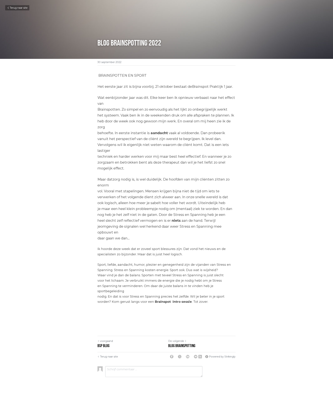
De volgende (176, 341)
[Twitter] (179, 356)
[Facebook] (171, 356)
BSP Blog (104, 345)
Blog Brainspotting (181, 345)
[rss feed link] (200, 356)
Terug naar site (19, 7)
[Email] (195, 356)
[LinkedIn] (187, 356)
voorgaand (106, 341)
